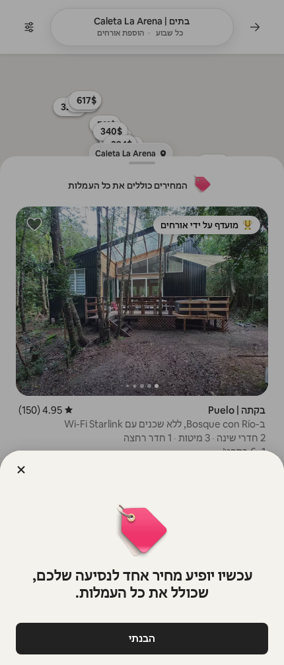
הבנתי (142, 638)
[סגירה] (21, 469)
